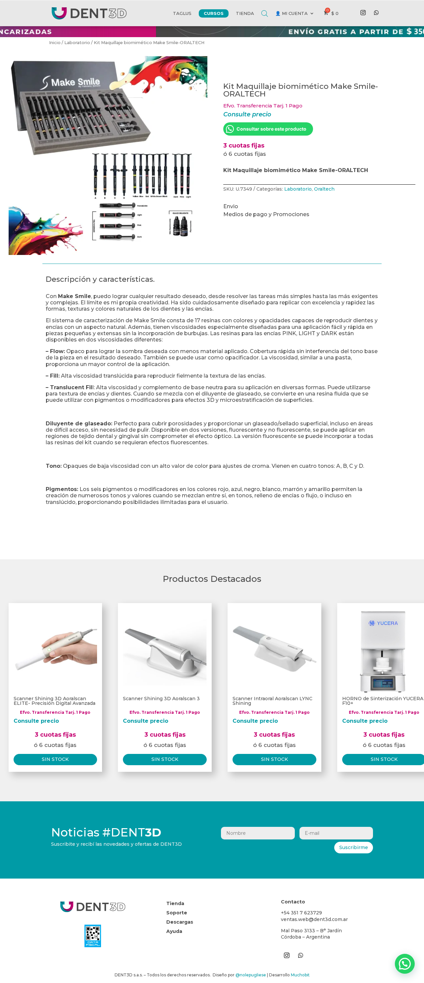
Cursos (214, 13)
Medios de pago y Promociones (266, 214)
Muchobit (300, 974)
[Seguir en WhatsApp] (376, 12)
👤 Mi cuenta (291, 13)
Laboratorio (77, 42)
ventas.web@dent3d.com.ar (314, 919)
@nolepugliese (251, 974)
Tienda (245, 13)
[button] (405, 964)
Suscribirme (353, 847)
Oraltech (324, 189)
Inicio (55, 42)
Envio (230, 206)
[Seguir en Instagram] (363, 12)
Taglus (182, 13)
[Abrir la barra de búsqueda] (264, 8)
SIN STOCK (55, 759)
